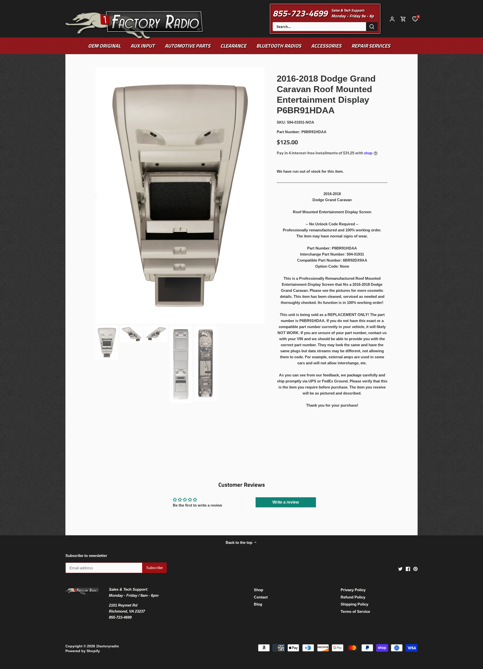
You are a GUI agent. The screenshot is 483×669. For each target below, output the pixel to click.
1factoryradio (107, 646)
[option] (180, 195)
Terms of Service (355, 611)
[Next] (257, 195)
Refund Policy (353, 597)
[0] (415, 18)
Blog (258, 604)
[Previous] (103, 195)
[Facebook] (408, 568)
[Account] (392, 19)
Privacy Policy (353, 590)
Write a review (285, 502)
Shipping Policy (354, 604)
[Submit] (372, 26)
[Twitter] (400, 568)
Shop (258, 590)
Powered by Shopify (82, 651)
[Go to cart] (403, 19)
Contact (261, 597)
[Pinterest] (415, 568)
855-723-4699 (300, 13)
